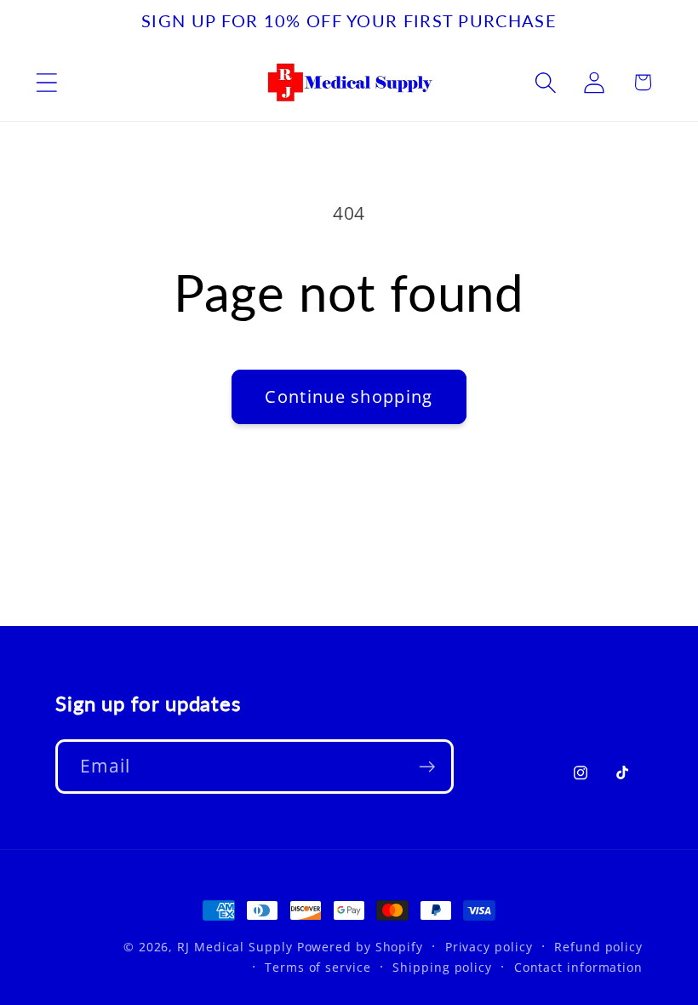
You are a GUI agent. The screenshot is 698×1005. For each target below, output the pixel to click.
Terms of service (318, 967)
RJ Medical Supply (234, 947)
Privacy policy (489, 947)
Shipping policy (442, 967)
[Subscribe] (427, 767)
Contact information (578, 967)
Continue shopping (348, 396)
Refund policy (598, 947)
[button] (46, 82)
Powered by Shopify (360, 947)
